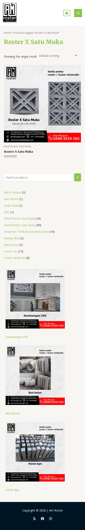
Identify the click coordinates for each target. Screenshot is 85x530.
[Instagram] (50, 518)
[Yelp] (34, 518)
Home (7, 32)
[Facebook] (42, 518)
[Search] (77, 177)
